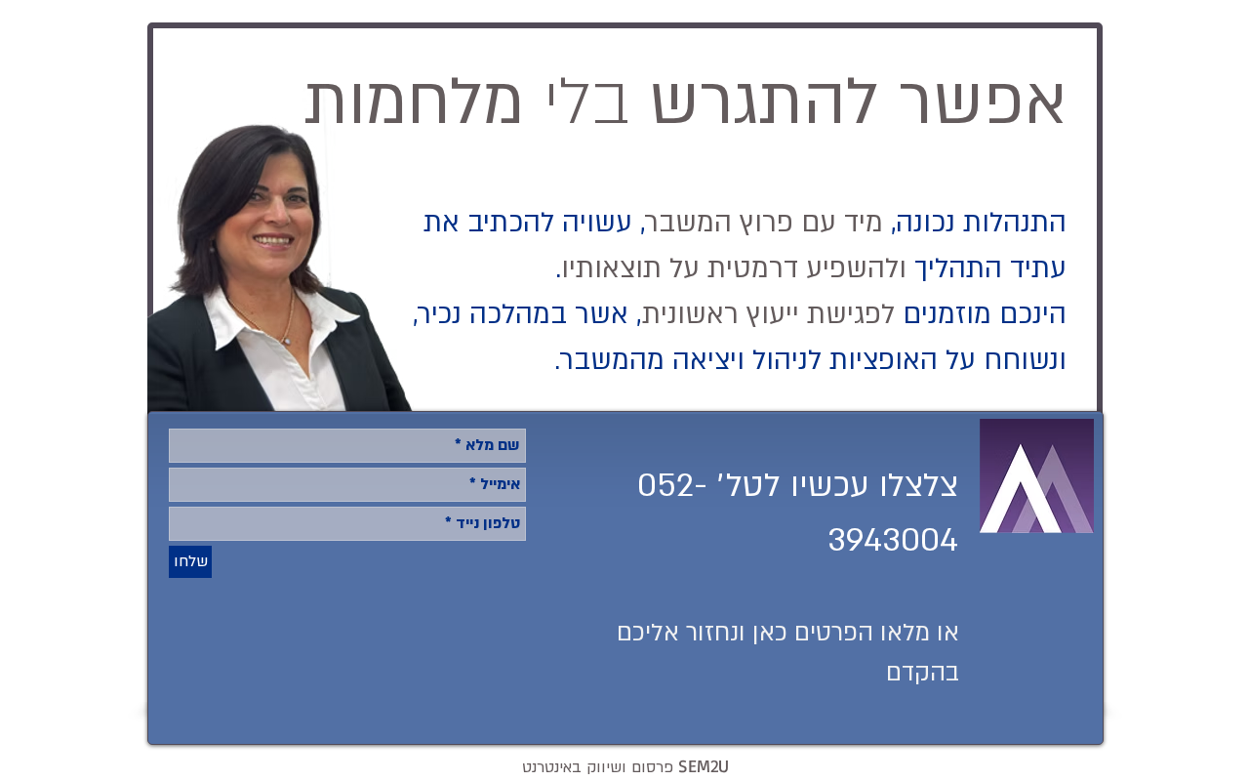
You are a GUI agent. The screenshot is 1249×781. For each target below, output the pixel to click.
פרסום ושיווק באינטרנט (625, 767)
